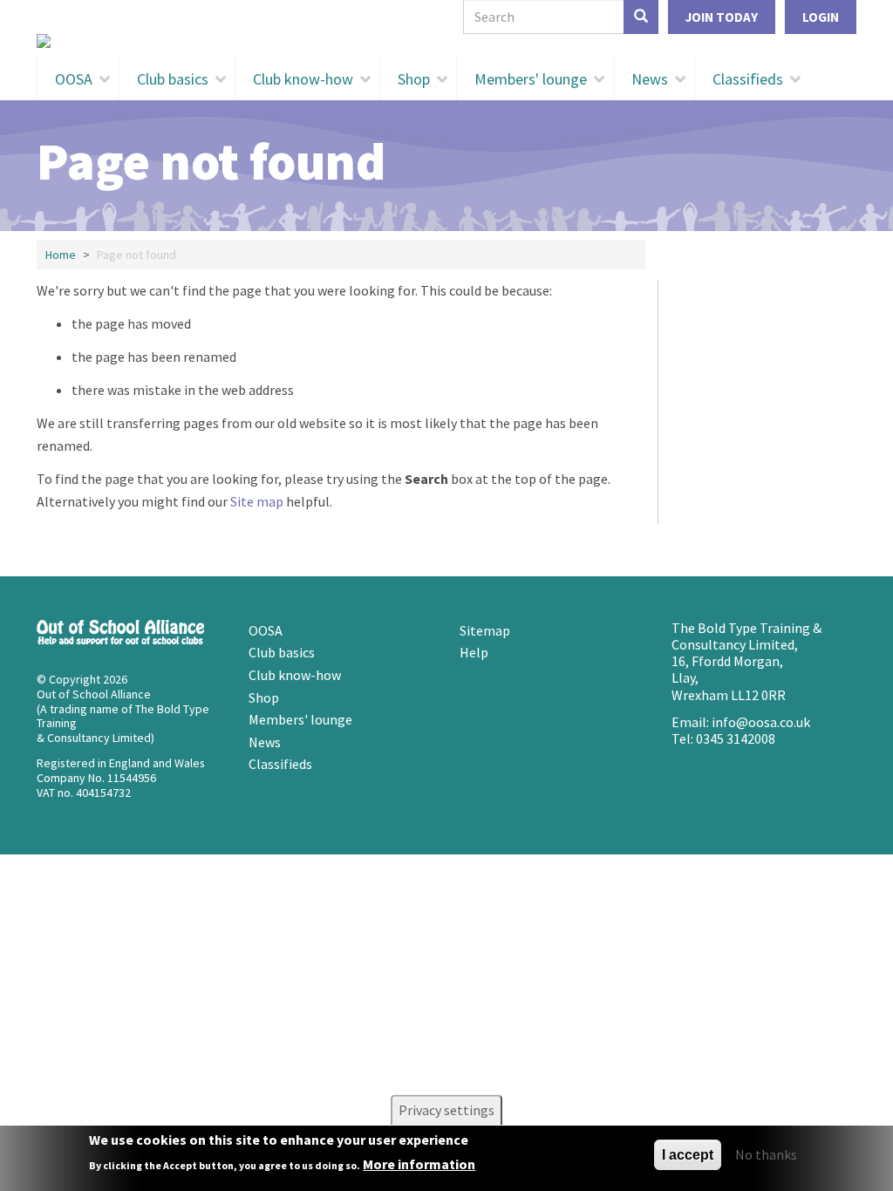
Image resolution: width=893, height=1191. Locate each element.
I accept (687, 1154)
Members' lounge (530, 79)
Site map (256, 501)
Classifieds (747, 79)
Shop (414, 79)
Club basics (172, 79)
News (649, 79)
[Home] (446, 41)
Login (820, 17)
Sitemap (485, 630)
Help (474, 652)
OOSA (73, 79)
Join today (721, 17)
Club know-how (303, 79)
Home (60, 254)
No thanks (766, 1154)
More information (419, 1164)
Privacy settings (446, 1110)
